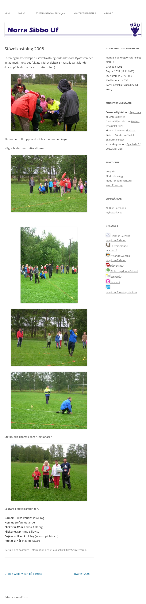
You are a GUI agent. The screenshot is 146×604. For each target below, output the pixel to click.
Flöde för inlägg (114, 176)
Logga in (110, 171)
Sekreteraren (78, 550)
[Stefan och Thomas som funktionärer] (49, 428)
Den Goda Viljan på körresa (24, 574)
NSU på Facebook (116, 208)
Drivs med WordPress (16, 597)
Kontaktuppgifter (85, 13)
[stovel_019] (49, 211)
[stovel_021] (49, 302)
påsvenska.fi (117, 265)
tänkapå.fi (116, 276)
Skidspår (131, 130)
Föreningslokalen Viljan (50, 13)
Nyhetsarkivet (114, 212)
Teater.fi (115, 282)
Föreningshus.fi (119, 246)
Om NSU (22, 13)
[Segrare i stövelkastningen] (49, 499)
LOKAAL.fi (111, 250)
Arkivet (108, 13)
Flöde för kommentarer (119, 180)
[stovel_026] (49, 365)
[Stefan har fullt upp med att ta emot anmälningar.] (49, 130)
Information (37, 550)
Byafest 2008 (84, 574)
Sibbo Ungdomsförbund (124, 271)
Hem (7, 13)
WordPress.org (114, 185)
